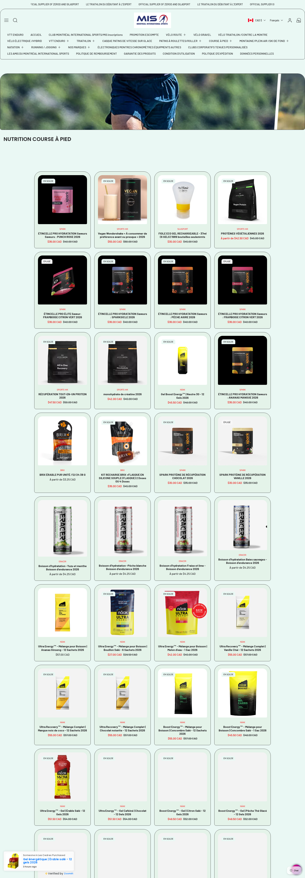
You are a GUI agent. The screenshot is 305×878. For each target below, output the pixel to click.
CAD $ (258, 20)
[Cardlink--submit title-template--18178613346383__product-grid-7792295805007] (242, 360)
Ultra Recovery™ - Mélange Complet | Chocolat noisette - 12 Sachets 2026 (123, 728)
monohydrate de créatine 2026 (122, 394)
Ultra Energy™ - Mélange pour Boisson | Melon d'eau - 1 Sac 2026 (182, 648)
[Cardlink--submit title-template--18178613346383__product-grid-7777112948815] (62, 360)
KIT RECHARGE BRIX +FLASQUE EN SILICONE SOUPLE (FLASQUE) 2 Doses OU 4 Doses (122, 478)
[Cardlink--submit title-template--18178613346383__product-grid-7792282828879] (242, 279)
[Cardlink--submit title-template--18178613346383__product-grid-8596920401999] (122, 776)
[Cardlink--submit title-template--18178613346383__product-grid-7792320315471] (182, 279)
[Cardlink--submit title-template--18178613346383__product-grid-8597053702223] (182, 692)
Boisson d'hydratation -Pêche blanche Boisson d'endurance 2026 (122, 567)
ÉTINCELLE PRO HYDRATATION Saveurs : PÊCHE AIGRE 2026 (182, 315)
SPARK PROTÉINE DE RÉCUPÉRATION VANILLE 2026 (242, 476)
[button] (176, 35)
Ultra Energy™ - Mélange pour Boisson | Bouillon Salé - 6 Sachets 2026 (122, 648)
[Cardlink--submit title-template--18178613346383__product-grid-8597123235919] (122, 612)
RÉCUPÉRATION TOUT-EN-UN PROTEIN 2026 (62, 395)
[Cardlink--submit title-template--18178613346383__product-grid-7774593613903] (122, 360)
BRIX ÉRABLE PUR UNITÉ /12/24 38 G (63, 474)
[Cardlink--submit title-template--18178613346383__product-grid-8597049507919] (182, 360)
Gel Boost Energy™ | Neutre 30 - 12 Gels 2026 (182, 395)
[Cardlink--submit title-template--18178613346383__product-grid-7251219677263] (62, 440)
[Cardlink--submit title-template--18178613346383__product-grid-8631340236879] (62, 528)
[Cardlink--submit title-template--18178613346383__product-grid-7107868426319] (242, 440)
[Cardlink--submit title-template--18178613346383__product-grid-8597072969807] (122, 692)
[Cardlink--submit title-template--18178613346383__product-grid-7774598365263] (122, 199)
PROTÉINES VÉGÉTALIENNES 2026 (242, 233)
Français (274, 20)
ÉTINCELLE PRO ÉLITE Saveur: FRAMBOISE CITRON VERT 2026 (62, 315)
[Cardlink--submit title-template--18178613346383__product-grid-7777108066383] (242, 199)
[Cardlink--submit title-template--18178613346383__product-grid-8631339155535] (122, 528)
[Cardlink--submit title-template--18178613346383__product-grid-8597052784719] (242, 692)
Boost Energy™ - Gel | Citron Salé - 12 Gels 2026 (182, 812)
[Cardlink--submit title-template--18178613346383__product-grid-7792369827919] (62, 279)
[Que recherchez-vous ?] (15, 20)
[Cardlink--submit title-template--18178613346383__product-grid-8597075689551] (242, 612)
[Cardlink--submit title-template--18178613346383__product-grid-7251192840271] (122, 440)
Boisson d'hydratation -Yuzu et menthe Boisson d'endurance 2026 (62, 567)
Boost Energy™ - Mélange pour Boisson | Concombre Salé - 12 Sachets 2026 (183, 730)
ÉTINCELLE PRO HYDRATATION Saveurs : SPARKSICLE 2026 (122, 315)
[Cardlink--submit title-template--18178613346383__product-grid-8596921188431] (62, 776)
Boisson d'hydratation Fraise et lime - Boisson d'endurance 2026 (183, 567)
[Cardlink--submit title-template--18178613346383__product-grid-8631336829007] (182, 528)
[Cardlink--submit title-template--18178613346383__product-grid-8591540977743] (182, 776)
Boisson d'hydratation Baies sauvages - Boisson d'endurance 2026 (242, 561)
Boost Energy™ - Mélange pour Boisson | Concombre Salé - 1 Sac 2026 (243, 728)
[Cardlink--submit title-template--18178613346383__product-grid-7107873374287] (182, 440)
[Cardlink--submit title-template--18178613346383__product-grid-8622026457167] (62, 612)
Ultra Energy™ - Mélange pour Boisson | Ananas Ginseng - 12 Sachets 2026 (62, 648)
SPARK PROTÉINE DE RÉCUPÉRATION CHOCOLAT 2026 (182, 476)
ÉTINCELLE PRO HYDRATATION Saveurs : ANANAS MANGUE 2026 (242, 395)
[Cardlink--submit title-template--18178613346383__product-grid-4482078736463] (182, 199)
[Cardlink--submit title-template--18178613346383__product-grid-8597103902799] (182, 612)
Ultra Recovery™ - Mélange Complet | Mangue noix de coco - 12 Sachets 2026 (62, 728)
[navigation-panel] (6, 20)
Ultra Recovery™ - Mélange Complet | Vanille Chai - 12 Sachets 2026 (243, 648)
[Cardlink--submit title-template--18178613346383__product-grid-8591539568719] (242, 776)
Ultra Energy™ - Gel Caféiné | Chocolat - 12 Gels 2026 (122, 812)
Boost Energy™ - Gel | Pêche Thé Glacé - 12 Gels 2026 (242, 812)
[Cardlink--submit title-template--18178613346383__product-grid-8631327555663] (242, 525)
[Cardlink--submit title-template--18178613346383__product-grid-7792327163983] (122, 279)
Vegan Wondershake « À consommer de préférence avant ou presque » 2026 (122, 235)
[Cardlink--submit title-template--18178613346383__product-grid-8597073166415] (62, 692)
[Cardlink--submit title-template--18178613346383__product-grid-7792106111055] (62, 199)
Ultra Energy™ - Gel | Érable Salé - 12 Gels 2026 (62, 812)
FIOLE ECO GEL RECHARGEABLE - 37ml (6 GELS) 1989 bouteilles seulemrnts (183, 235)
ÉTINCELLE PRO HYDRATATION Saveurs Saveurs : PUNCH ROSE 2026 (62, 235)
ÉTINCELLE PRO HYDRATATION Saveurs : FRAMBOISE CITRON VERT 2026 (242, 315)
